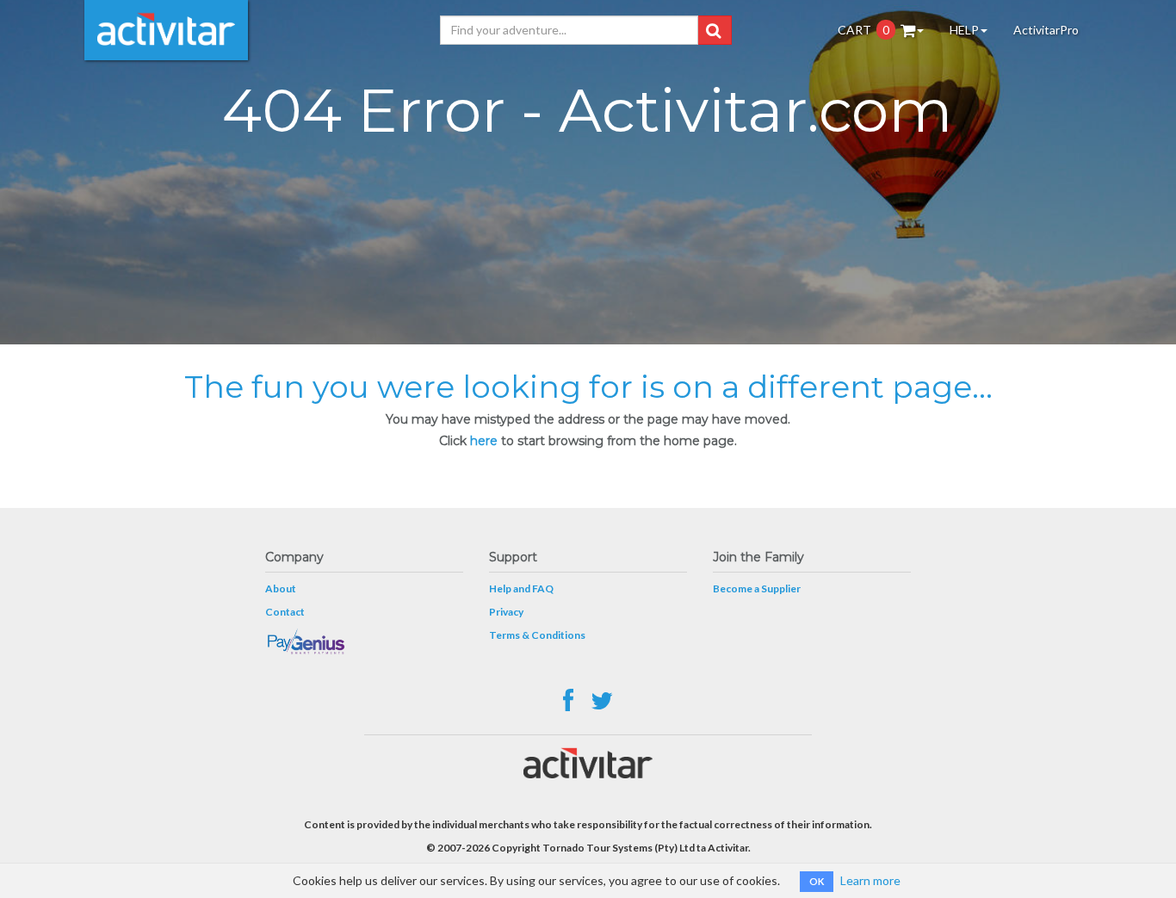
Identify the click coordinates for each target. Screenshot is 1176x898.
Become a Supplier (757, 588)
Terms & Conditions (537, 635)
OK (816, 881)
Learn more (870, 880)
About (280, 588)
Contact (285, 611)
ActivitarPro (1046, 29)
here (484, 441)
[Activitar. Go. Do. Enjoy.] (166, 30)
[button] (713, 30)
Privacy (506, 611)
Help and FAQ (521, 588)
